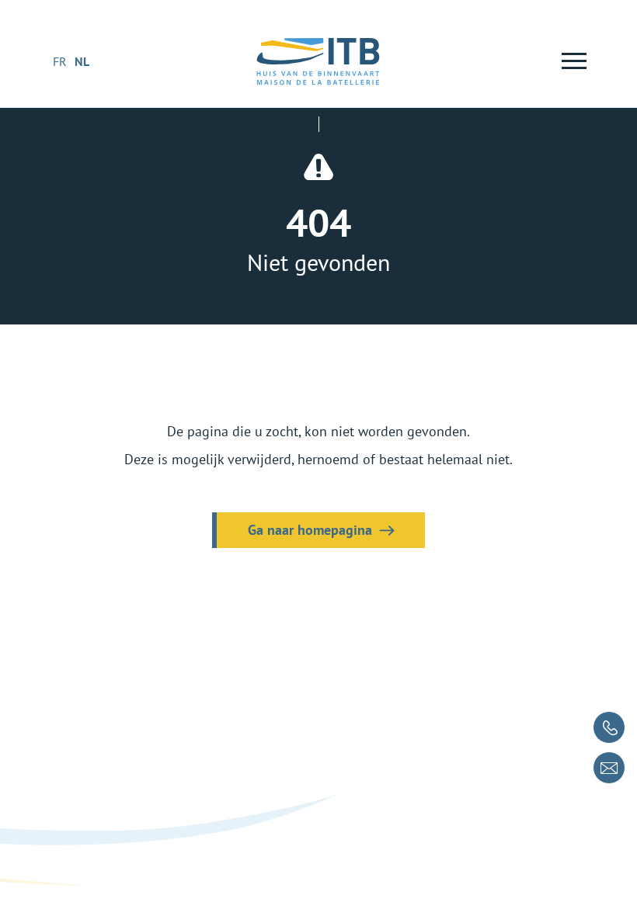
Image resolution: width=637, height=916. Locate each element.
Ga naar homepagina (310, 530)
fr (60, 61)
